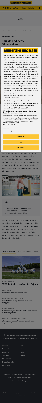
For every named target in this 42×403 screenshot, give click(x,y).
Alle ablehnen (21, 147)
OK (21, 142)
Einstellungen (21, 136)
